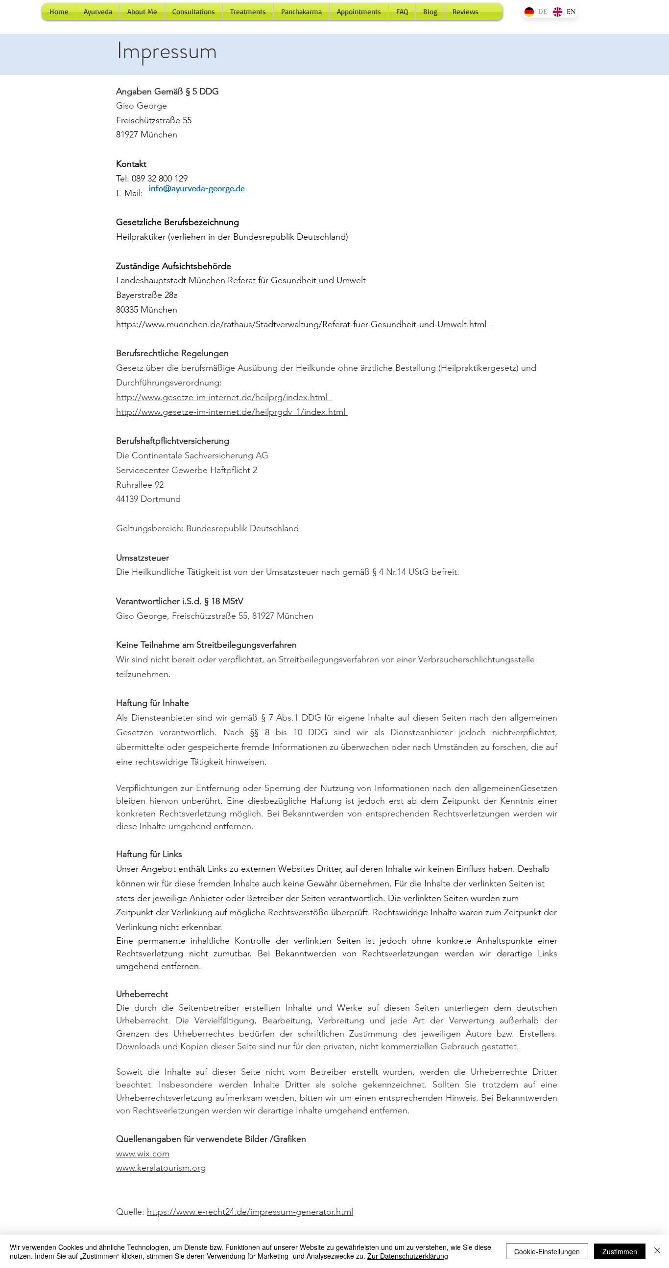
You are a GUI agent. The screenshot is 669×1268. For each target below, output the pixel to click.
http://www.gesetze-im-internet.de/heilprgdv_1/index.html (232, 412)
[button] (193, 11)
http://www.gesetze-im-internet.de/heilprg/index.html (224, 397)
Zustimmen (619, 1251)
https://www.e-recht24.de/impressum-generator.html (250, 1211)
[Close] (657, 1251)
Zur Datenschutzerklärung (407, 1256)
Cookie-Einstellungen (547, 1251)
